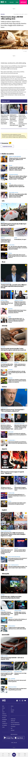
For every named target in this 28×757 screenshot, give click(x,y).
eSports (4, 721)
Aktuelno (10, 308)
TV (11, 708)
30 (10, 142)
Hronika (10, 253)
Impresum (13, 720)
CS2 (1, 485)
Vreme (12, 711)
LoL (1, 470)
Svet (10, 183)
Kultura (4, 717)
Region (3, 14)
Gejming (2, 594)
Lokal (3, 727)
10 (6, 165)
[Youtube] (25, 700)
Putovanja (4, 715)
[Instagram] (22, 700)
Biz (3, 710)
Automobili (4, 725)
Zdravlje (4, 713)
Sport (3, 708)
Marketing (13, 718)
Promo (9, 316)
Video (12, 706)
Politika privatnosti (15, 724)
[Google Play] (9, 737)
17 (6, 626)
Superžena (4, 719)
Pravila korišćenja (15, 722)
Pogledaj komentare (7, 146)
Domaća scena (11, 492)
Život (3, 711)
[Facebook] (17, 700)
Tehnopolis (4, 723)
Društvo (3, 237)
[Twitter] (19, 700)
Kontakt (12, 730)
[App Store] (19, 737)
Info (3, 706)
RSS (11, 728)
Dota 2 (9, 501)
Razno (15, 237)
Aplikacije (13, 726)
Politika (3, 222)
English (2, 548)
